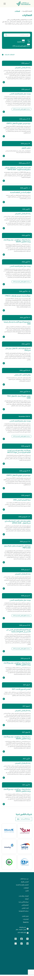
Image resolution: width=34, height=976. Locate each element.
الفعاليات (26, 888)
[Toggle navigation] (4, 3)
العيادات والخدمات (24, 896)
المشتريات (26, 919)
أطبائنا (27, 899)
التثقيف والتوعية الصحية (22, 885)
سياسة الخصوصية (24, 911)
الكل (29, 41)
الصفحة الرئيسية (27, 11)
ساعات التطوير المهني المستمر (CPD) (21, 46)
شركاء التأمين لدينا (25, 819)
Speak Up (26, 922)
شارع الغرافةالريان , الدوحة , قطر (21, 928)
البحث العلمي (25, 908)
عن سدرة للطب (24, 878)
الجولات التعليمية (21, 41)
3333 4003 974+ (21, 932)
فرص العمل (25, 916)
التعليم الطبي (25, 905)
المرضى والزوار (25, 881)
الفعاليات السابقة (9, 54)
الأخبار (27, 891)
